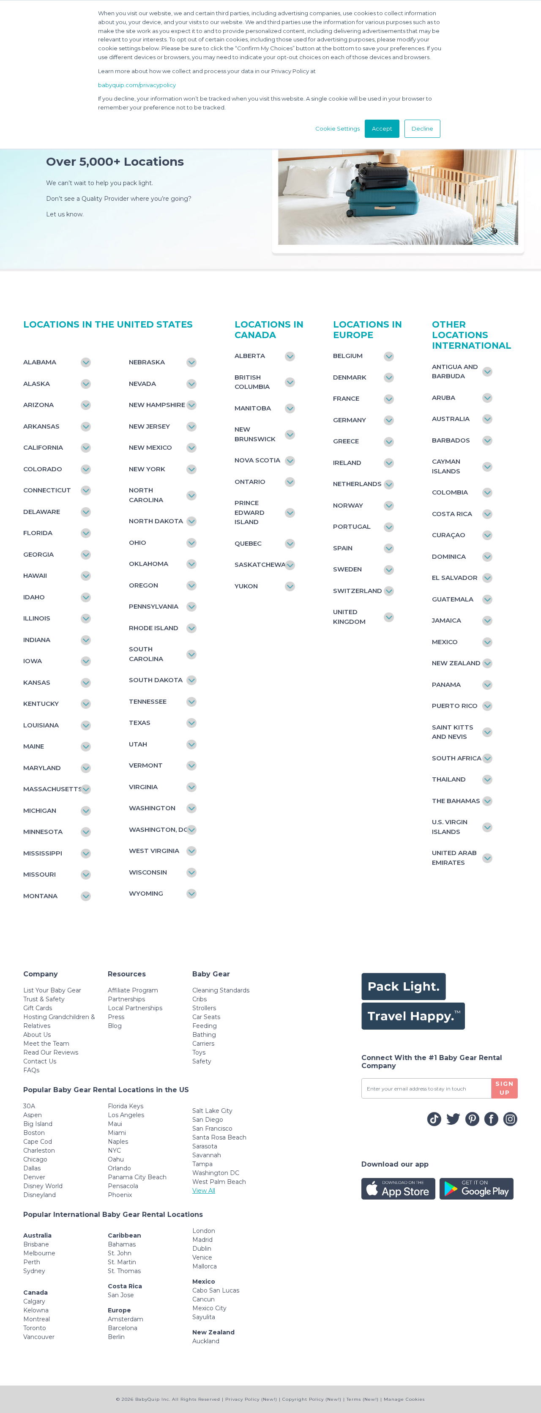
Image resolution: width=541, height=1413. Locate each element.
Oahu (116, 1159)
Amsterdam (125, 1319)
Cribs (199, 999)
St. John (119, 1253)
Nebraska (147, 362)
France (346, 398)
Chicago (35, 1159)
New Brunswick (255, 434)
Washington (152, 808)
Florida (37, 533)
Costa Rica (452, 514)
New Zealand (456, 663)
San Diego (207, 1119)
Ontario (250, 482)
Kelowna (36, 1310)
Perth (31, 1262)
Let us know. (65, 214)
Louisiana (41, 725)
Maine (33, 746)
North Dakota (156, 521)
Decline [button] (422, 128)
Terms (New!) (363, 1399)
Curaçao (448, 535)
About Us (37, 1035)
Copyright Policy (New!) (312, 1399)
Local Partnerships (135, 1008)
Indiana (36, 640)
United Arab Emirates (454, 857)
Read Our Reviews (50, 1052)
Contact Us (39, 1061)
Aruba (443, 398)
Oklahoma (148, 564)
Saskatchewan (261, 564)
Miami (117, 1133)
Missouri (39, 874)
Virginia (143, 787)
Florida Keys (125, 1106)
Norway (348, 505)
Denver (34, 1177)
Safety (201, 1061)
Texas (139, 723)
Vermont (146, 765)
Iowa (32, 661)
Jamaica (446, 620)
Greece (346, 441)
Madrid (202, 1240)
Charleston (39, 1150)
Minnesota (43, 832)
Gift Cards (37, 1008)
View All (203, 1190)
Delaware (41, 512)
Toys (198, 1052)
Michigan (39, 810)
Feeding (204, 1026)
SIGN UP (504, 1088)
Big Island (37, 1124)
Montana (40, 896)
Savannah (206, 1155)
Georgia (38, 554)
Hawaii (35, 575)
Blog (115, 1026)
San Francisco (212, 1128)
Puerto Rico (455, 706)
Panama (446, 685)
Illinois (36, 618)
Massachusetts (52, 789)
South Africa (456, 758)
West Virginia (154, 851)
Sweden (347, 569)
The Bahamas (456, 801)
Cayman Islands (446, 466)
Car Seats (206, 1017)
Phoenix (120, 1195)
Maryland (42, 768)
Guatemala (452, 599)
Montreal (36, 1319)
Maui (115, 1124)
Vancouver (39, 1337)
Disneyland (39, 1195)
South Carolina (146, 654)
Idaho (34, 597)
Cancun (203, 1299)
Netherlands (357, 484)
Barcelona (122, 1328)
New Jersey (149, 426)
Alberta (250, 356)
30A (29, 1106)
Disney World (43, 1186)
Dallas (32, 1168)
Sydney (34, 1271)
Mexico (445, 642)
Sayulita (203, 1317)
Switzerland (357, 591)
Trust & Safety (44, 999)
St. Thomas (124, 1271)
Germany (349, 420)
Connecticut (47, 490)
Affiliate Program (133, 990)
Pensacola (123, 1186)
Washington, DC (158, 829)
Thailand (449, 779)
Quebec (248, 543)
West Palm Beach (219, 1182)
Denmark (349, 377)
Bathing (204, 1035)
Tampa (202, 1164)
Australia (451, 419)
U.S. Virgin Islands (449, 827)
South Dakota (156, 680)
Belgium (348, 356)
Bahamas (122, 1244)
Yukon (246, 586)
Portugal (352, 526)
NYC (114, 1150)
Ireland (347, 463)
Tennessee (148, 701)
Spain (342, 548)
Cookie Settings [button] (337, 128)
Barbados (451, 440)
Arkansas (41, 426)
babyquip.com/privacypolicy (137, 85)
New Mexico (150, 447)
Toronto (34, 1328)
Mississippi (42, 853)
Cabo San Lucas (215, 1290)
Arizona (38, 405)
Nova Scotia (257, 460)
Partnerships (126, 999)
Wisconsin (148, 872)
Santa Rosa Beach (219, 1137)
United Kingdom (349, 617)
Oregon (143, 585)
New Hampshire (157, 405)
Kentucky (41, 704)
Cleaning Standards (220, 990)
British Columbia (252, 382)
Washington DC (215, 1173)
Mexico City (209, 1308)
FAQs (31, 1070)
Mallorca (204, 1266)
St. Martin (122, 1262)
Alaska (36, 384)
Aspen (32, 1115)
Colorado (42, 469)
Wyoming (146, 893)
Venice (202, 1257)
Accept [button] (382, 128)
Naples (118, 1141)
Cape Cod (37, 1141)
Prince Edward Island (250, 512)
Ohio (137, 542)
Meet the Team (46, 1043)
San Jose (121, 1295)
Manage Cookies (404, 1399)
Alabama (39, 362)
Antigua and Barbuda (455, 371)
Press (116, 1017)
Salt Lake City (212, 1111)
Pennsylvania (153, 606)
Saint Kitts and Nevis (452, 732)
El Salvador (455, 578)
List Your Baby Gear (52, 990)
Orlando (119, 1168)
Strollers (204, 1008)
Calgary (34, 1301)
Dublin (201, 1248)
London (203, 1231)
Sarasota (204, 1146)
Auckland (205, 1341)
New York (147, 469)
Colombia (450, 492)
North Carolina (146, 495)
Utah (138, 744)
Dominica (449, 556)
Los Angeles (126, 1115)
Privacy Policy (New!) (251, 1399)
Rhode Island (153, 628)
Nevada (142, 384)
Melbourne (39, 1253)
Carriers (203, 1043)
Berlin (116, 1337)
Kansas (36, 682)
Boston (34, 1133)
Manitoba (253, 408)
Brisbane (36, 1244)
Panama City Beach (137, 1177)
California (43, 447)
